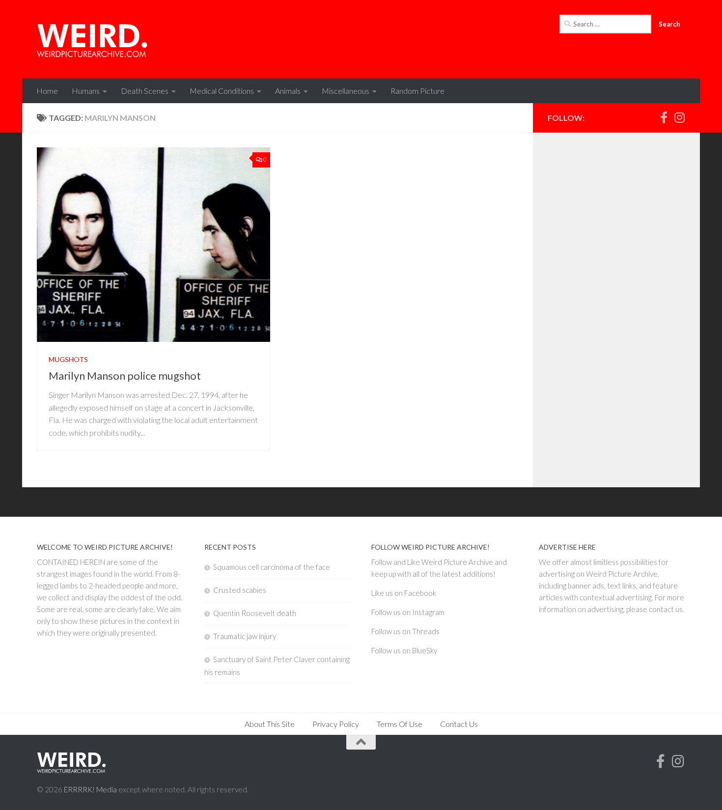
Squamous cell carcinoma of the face (271, 566)
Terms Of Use (399, 723)
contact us (666, 609)
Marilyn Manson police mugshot (125, 375)
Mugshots (68, 359)
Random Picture (417, 90)
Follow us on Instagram (407, 612)
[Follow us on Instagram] (679, 117)
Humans (86, 90)
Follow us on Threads (405, 631)
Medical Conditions (222, 90)
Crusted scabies (239, 590)
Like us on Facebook (403, 592)
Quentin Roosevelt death (254, 613)
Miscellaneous (345, 90)
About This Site (270, 723)
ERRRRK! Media (90, 789)
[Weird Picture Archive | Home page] (93, 39)
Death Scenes (144, 90)
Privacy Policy (335, 723)
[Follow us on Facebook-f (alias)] (663, 117)
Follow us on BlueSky (404, 650)
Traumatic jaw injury (244, 636)
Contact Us (459, 723)
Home (47, 90)
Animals (288, 90)
